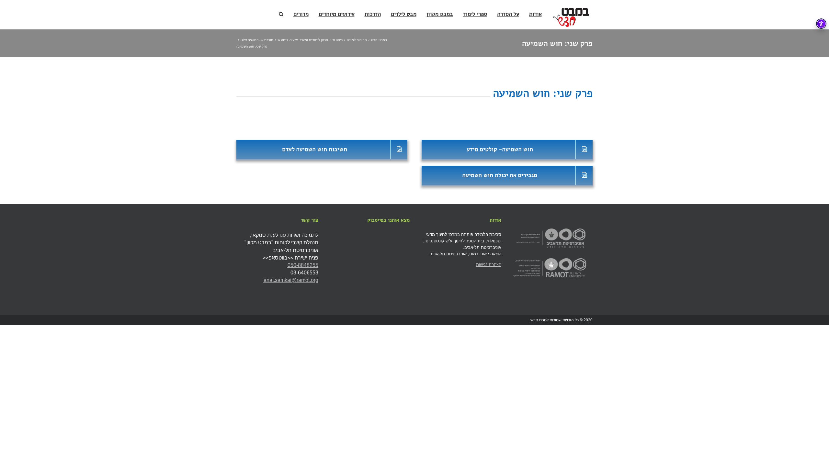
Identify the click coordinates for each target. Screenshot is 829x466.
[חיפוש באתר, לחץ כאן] (281, 14)
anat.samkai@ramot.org (291, 280)
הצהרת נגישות (488, 264)
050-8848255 (303, 265)
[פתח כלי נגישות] (821, 23)
